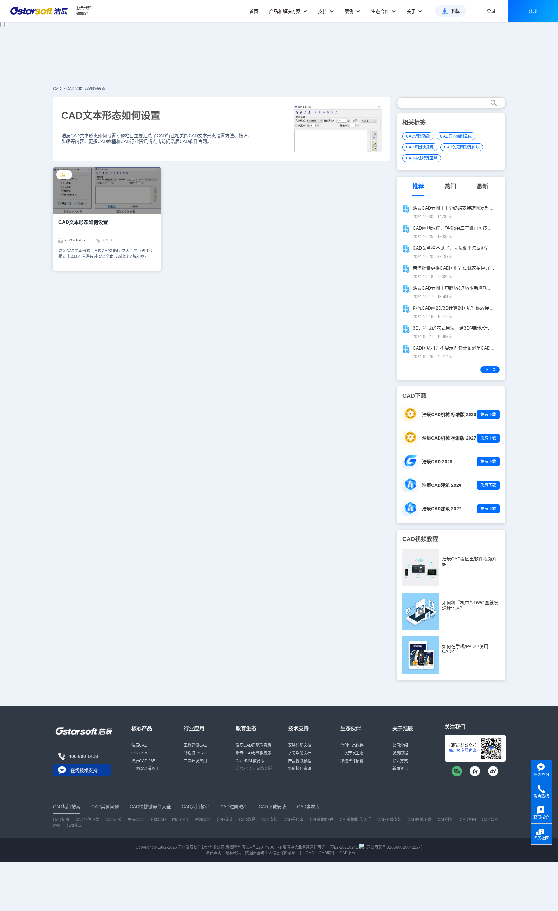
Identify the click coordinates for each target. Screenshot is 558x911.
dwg (56, 825)
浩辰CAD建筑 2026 (441, 485)
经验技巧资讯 (299, 768)
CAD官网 (468, 819)
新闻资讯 (400, 768)
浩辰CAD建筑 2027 (441, 508)
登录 (491, 11)
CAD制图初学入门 (355, 819)
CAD (57, 89)
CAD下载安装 (389, 819)
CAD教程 (247, 819)
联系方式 (400, 761)
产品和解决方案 (285, 11)
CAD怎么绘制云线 (456, 136)
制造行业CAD (196, 753)
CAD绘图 (490, 819)
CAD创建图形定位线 (462, 147)
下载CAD (158, 819)
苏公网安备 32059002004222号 (394, 847)
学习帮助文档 (299, 753)
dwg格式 (74, 825)
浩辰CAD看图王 (145, 768)
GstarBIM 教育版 (250, 761)
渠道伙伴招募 (352, 761)
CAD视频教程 (420, 539)
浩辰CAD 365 (143, 761)
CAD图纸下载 (419, 819)
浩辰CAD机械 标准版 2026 (449, 414)
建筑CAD (202, 819)
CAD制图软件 (322, 819)
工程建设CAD (196, 745)
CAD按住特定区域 (422, 158)
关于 (412, 11)
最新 (482, 186)
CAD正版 (113, 819)
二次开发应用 (195, 761)
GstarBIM (139, 753)
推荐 (418, 186)
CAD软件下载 (87, 819)
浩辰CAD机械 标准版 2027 (449, 438)
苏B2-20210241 (344, 847)
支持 (323, 11)
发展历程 (400, 753)
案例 (350, 11)
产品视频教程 (299, 761)
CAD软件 (327, 853)
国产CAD (180, 819)
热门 (450, 186)
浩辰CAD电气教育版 (253, 753)
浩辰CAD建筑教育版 (253, 745)
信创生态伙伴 (352, 745)
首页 (253, 11)
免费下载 (488, 414)
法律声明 (213, 853)
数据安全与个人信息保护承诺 (270, 853)
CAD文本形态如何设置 (86, 89)
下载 (455, 11)
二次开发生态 (352, 753)
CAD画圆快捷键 (420, 147)
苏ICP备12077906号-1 (262, 847)
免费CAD (136, 819)
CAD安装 (269, 819)
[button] (0, 24)
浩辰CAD (139, 745)
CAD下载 (347, 853)
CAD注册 (446, 819)
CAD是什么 (294, 819)
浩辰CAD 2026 (437, 461)
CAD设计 (225, 819)
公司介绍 (400, 745)
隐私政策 (233, 853)
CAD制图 (61, 819)
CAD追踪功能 (418, 136)
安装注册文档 (299, 745)
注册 (533, 11)
